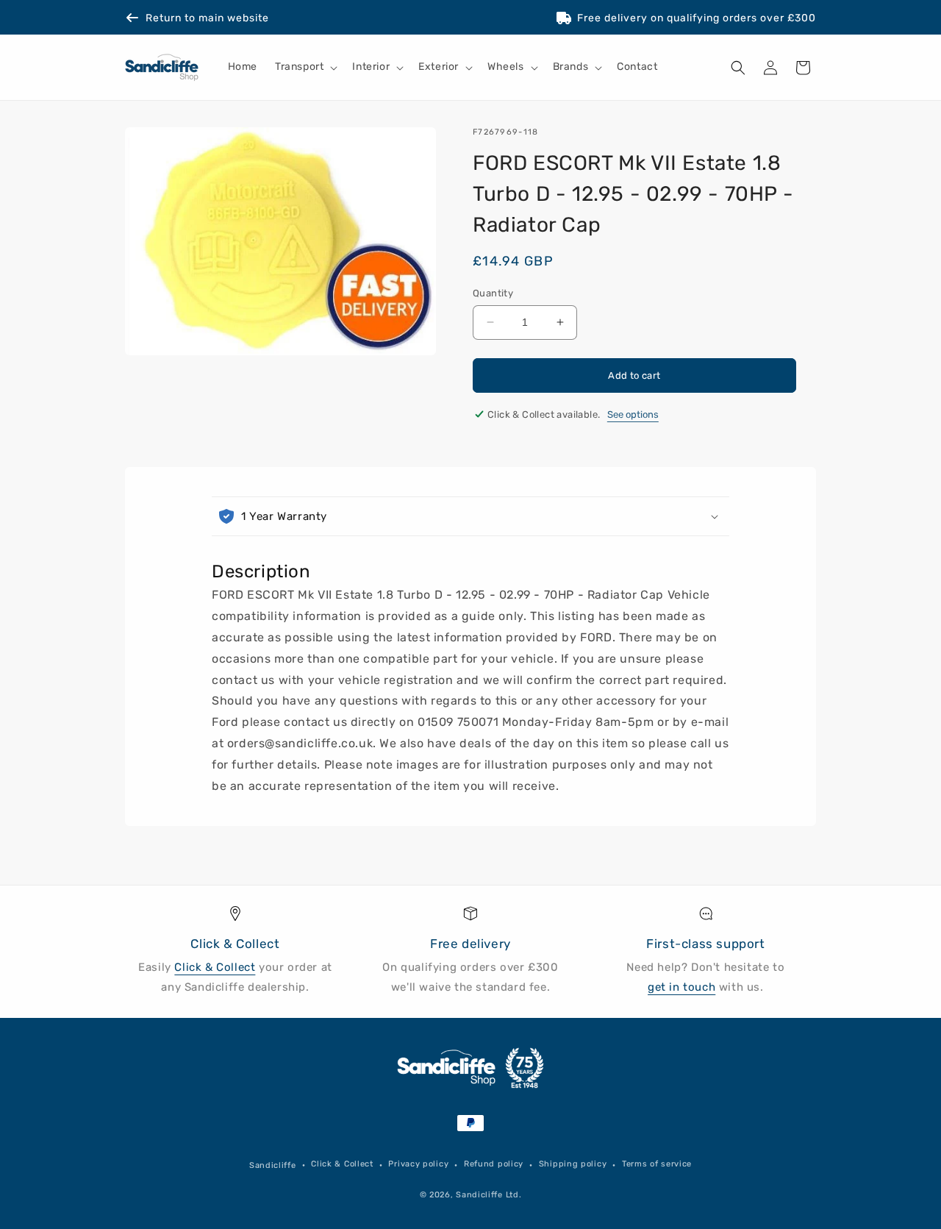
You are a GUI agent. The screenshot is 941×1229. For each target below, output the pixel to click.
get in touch (681, 987)
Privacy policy (418, 1164)
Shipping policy (573, 1164)
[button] (304, 67)
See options (633, 414)
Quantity (493, 293)
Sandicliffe (272, 1165)
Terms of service (657, 1164)
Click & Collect (214, 967)
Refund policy (493, 1164)
